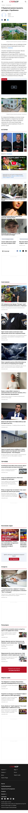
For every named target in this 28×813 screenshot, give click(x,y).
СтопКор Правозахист (6, 786)
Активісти (3, 791)
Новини (3, 772)
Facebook (17, 176)
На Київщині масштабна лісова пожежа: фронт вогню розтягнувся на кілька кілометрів (13, 466)
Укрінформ (9, 154)
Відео (15, 769)
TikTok (12, 177)
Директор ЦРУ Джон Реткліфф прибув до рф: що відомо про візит (13, 422)
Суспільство (8, 5)
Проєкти (3, 769)
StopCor (9, 14)
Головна (3, 5)
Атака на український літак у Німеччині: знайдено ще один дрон (12, 478)
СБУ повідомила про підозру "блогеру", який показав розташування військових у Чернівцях (14, 304)
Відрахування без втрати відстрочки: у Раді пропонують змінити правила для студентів (13, 654)
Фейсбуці (10, 48)
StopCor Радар (4, 777)
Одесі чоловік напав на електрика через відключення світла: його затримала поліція (13, 332)
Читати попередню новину (7, 239)
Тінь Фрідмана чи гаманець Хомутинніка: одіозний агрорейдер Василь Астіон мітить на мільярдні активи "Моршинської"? (13, 683)
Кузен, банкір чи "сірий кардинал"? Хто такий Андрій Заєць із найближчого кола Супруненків (13, 707)
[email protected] (12, 807)
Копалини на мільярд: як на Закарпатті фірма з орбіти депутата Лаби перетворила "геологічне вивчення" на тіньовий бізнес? (14, 695)
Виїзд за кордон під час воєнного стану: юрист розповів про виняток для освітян (13, 490)
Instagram (8, 177)
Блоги (15, 772)
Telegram (13, 176)
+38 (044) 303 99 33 (14, 670)
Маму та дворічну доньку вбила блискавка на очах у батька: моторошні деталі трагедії (13, 362)
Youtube (21, 176)
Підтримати (15, 559)
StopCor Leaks (5, 678)
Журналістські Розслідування (8, 789)
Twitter (4, 177)
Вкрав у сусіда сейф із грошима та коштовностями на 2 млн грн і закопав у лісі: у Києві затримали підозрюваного (13, 392)
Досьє (2, 775)
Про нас (3, 783)
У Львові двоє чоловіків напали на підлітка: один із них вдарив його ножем (13, 629)
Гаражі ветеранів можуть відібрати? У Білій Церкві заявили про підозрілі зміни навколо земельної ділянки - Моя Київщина (13, 451)
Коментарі (6, 251)
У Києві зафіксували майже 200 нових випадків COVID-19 (8, 243)
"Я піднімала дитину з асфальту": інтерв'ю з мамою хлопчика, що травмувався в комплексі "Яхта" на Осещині (13, 590)
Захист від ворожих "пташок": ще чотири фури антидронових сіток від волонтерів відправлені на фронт (9, 544)
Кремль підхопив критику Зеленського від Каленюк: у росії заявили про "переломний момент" (13, 643)
